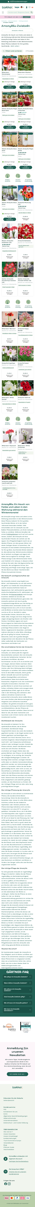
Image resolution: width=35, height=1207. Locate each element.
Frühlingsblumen (12, 534)
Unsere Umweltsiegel (11, 1136)
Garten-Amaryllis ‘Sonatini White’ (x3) (24, 279)
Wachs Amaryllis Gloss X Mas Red (25, 109)
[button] (1, 12)
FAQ (5, 1109)
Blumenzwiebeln (12, 21)
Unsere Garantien (9, 1134)
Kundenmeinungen (10, 1138)
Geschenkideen (9, 1149)
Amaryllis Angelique (8, 363)
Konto (6, 1114)
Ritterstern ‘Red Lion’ (9, 328)
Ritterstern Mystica (24, 72)
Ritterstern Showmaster (6, 73)
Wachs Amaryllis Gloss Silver (9, 203)
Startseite (4, 21)
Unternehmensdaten (11, 1120)
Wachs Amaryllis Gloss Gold (9, 149)
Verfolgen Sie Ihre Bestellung (18, 1161)
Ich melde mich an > (17, 1074)
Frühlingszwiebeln (23, 21)
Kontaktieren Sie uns (10, 1112)
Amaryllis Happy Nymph (23, 329)
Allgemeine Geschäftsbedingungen (16, 1116)
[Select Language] (22, 8)
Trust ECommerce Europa (12, 1141)
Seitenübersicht (9, 1100)
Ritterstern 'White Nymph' (8, 398)
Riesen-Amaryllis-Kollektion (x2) (8, 241)
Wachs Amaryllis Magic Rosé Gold (9, 109)
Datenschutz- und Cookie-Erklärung (16, 1123)
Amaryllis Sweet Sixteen (23, 364)
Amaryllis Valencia (24, 397)
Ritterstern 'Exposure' (9, 445)
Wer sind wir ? (8, 1132)
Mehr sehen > (15, 46)
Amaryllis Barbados (24, 241)
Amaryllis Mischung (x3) (24, 203)
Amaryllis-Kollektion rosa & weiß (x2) (8, 482)
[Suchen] (32, 12)
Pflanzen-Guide (9, 1147)
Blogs (5, 1145)
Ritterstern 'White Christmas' (24, 446)
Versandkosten (9, 1143)
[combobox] (20, 12)
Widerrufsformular (10, 1118)
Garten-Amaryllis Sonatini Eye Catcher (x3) (9, 280)
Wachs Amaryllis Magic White (25, 149)
